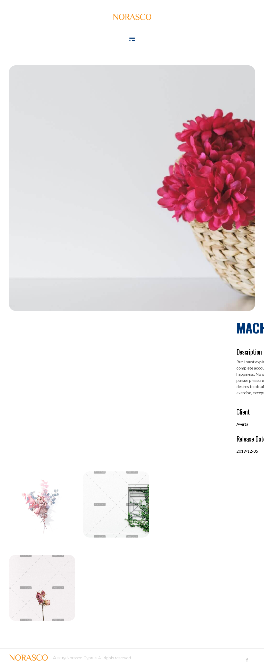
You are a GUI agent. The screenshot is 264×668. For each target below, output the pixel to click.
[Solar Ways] (132, 17)
